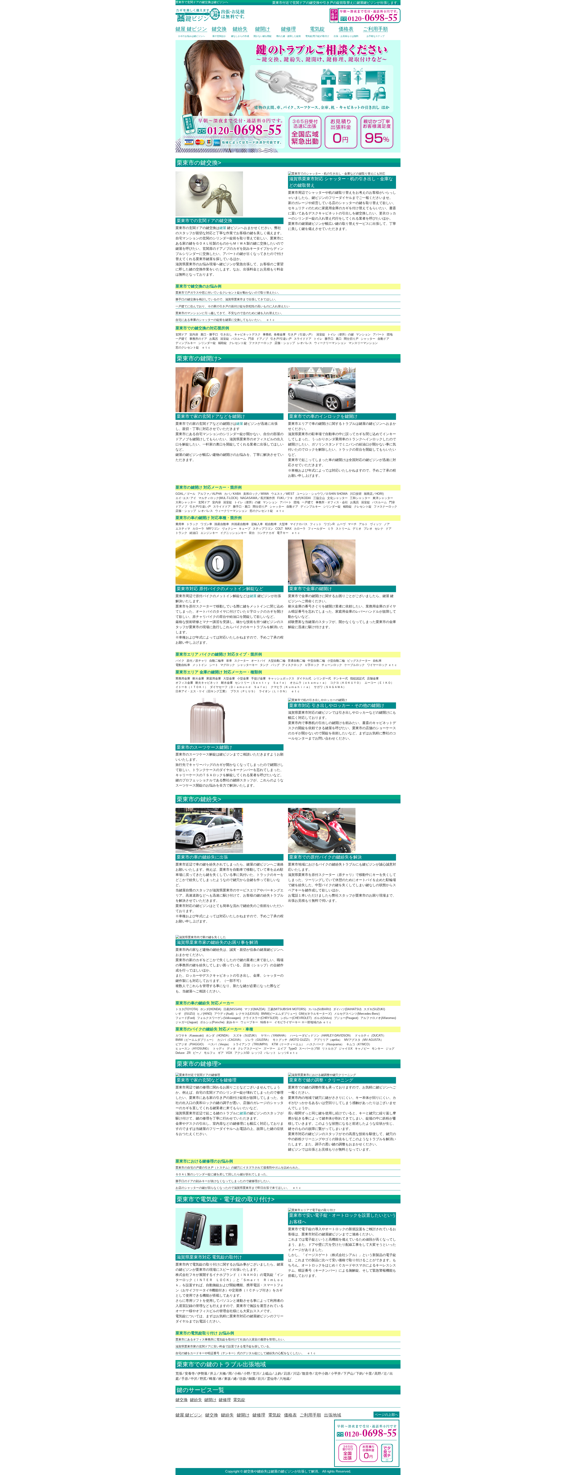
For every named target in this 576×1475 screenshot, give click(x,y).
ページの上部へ (386, 1415)
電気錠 (274, 1415)
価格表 (290, 1415)
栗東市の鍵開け (197, 358)
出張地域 (332, 1415)
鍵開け (243, 1415)
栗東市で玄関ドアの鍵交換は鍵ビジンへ (202, 2)
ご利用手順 (310, 1415)
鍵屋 (222, 228)
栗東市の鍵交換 (197, 163)
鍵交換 (211, 1415)
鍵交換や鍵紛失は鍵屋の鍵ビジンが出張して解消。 (282, 1471)
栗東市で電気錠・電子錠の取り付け (224, 1199)
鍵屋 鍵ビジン (189, 1415)
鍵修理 (258, 1415)
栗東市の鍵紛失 (197, 799)
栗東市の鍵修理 (197, 1064)
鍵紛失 (227, 1415)
